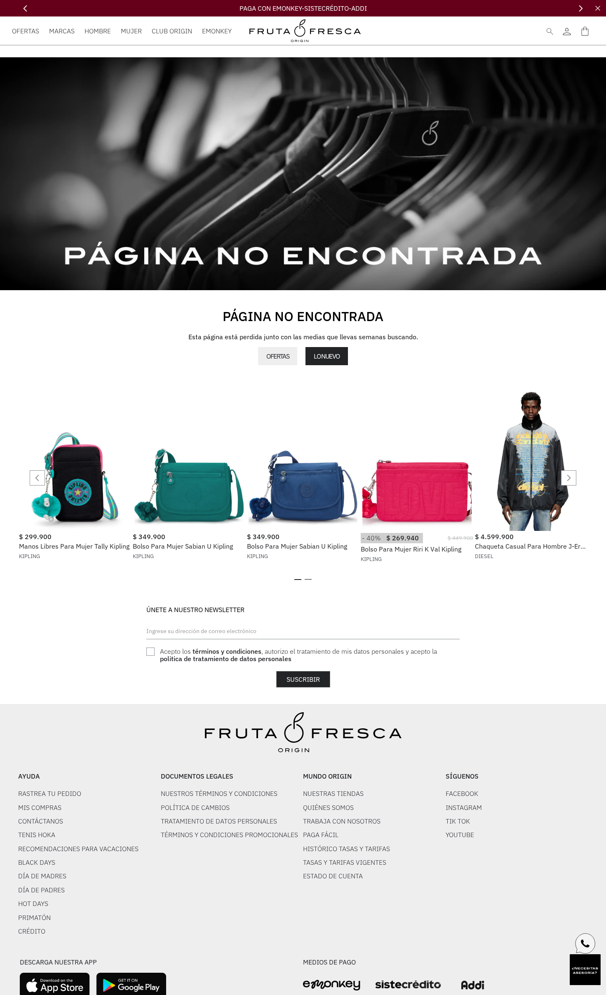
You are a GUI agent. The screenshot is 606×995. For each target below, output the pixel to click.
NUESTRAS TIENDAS (333, 793)
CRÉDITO (31, 931)
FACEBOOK (462, 793)
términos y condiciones (227, 651)
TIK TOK (458, 821)
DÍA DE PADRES (41, 890)
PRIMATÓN (34, 917)
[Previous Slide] (25, 8)
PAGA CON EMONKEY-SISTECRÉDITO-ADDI (303, 8)
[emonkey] (331, 985)
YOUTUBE (460, 834)
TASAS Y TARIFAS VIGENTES (344, 862)
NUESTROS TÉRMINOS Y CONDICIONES (219, 793)
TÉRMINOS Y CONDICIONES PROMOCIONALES (229, 834)
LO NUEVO (326, 356)
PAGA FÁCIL (320, 834)
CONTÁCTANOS (40, 821)
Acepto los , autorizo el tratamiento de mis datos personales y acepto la (298, 655)
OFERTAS (277, 356)
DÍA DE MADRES (42, 876)
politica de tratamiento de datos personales (225, 659)
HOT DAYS (33, 903)
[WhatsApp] (585, 943)
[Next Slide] (580, 8)
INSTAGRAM (464, 807)
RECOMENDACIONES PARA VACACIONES (78, 848)
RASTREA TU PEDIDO (49, 793)
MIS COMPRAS (39, 807)
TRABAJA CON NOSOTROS (342, 821)
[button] (297, 579)
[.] (566, 30)
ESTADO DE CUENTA (333, 876)
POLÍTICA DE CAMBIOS (195, 807)
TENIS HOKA (36, 834)
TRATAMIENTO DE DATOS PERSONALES (219, 821)
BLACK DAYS (36, 862)
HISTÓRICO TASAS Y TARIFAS (346, 848)
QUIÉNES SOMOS (328, 807)
